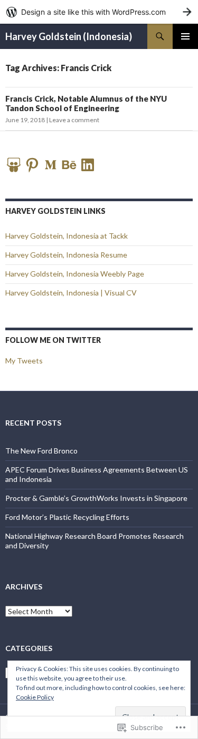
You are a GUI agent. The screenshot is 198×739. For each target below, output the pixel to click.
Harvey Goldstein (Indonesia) (68, 36)
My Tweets (24, 360)
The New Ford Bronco (41, 450)
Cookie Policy (35, 697)
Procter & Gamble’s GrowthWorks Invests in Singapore (96, 498)
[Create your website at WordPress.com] (99, 12)
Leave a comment (74, 120)
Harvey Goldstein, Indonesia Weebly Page (74, 273)
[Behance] (69, 164)
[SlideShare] (13, 164)
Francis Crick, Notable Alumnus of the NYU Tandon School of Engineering (86, 103)
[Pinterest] (32, 164)
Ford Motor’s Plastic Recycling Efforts (67, 517)
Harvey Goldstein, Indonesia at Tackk (66, 235)
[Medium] (50, 164)
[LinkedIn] (87, 164)
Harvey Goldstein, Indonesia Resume (66, 254)
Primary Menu (185, 36)
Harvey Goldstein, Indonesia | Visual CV (71, 292)
